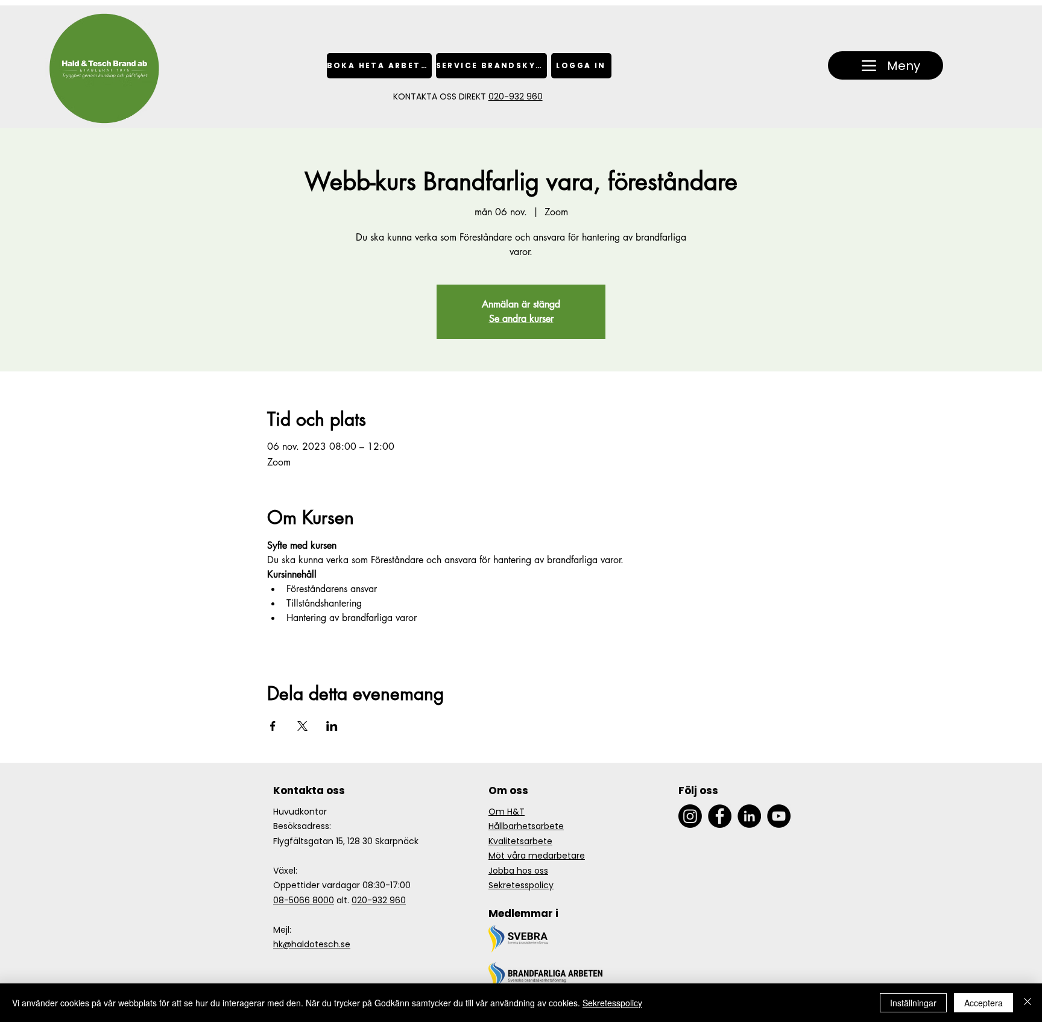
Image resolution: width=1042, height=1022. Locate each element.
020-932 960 (515, 96)
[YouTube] (779, 816)
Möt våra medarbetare (536, 856)
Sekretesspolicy (521, 885)
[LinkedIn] (749, 816)
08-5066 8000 (303, 900)
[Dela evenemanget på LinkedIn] (332, 726)
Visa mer (285, 638)
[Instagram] (690, 816)
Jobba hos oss (518, 871)
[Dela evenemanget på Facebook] (273, 726)
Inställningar (913, 1003)
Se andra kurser (521, 318)
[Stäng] (1027, 1002)
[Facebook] (719, 816)
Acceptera (983, 1003)
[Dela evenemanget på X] (302, 726)
